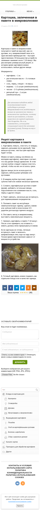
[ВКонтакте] (17, 483)
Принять (20, 506)
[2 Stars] (22, 292)
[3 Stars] (24, 292)
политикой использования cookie (19, 501)
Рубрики (9, 11)
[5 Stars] (28, 292)
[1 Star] (21, 292)
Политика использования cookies (20, 476)
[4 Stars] (26, 292)
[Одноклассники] (23, 483)
